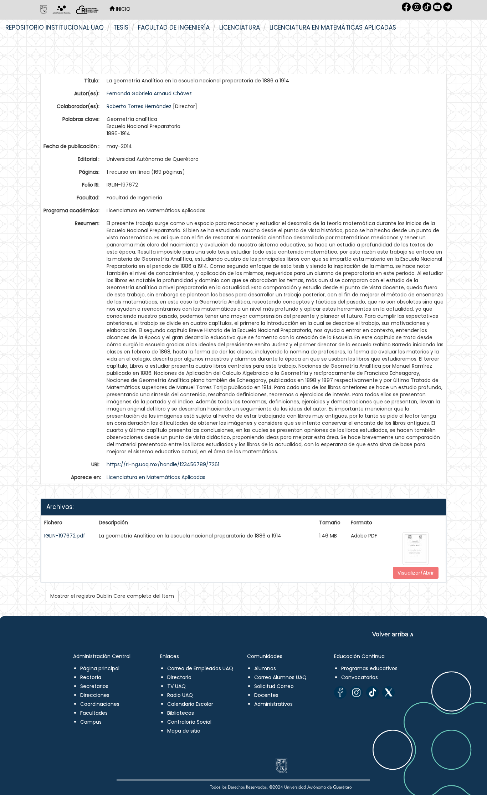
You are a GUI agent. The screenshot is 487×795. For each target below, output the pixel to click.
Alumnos (265, 668)
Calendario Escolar (190, 704)
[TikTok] (372, 692)
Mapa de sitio (183, 730)
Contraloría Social (189, 721)
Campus (91, 721)
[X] (388, 692)
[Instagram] (356, 692)
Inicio (122, 8)
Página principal (99, 668)
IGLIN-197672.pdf (64, 535)
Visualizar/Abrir (416, 572)
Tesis (120, 27)
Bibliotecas (180, 713)
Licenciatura (239, 27)
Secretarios (94, 686)
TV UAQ (176, 686)
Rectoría (90, 677)
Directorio (179, 677)
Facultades (94, 713)
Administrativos (273, 704)
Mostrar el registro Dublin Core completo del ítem (112, 596)
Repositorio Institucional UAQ (54, 27)
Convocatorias (359, 677)
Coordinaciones (99, 704)
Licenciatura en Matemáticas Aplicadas (333, 27)
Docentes (266, 695)
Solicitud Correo (274, 686)
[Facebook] (340, 692)
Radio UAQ (180, 695)
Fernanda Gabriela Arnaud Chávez (149, 93)
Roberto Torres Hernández (139, 106)
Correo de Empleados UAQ (200, 668)
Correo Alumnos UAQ (280, 677)
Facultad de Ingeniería (174, 27)
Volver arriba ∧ (393, 634)
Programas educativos (369, 668)
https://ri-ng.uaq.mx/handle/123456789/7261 (163, 464)
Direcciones (94, 695)
